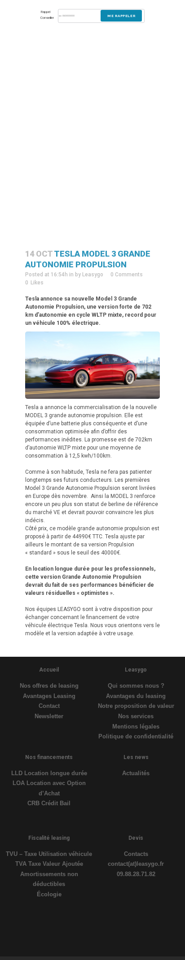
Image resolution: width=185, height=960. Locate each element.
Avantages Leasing (49, 696)
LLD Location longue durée (49, 773)
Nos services (136, 716)
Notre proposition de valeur (136, 706)
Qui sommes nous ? (136, 685)
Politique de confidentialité (135, 736)
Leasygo (92, 274)
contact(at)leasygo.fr (136, 863)
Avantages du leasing (136, 696)
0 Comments (126, 274)
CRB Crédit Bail (48, 803)
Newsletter (49, 716)
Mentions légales (135, 726)
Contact (49, 706)
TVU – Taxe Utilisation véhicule (49, 854)
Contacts (136, 854)
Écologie (49, 894)
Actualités (136, 773)
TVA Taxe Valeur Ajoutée (49, 863)
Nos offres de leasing (49, 685)
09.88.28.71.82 (136, 874)
